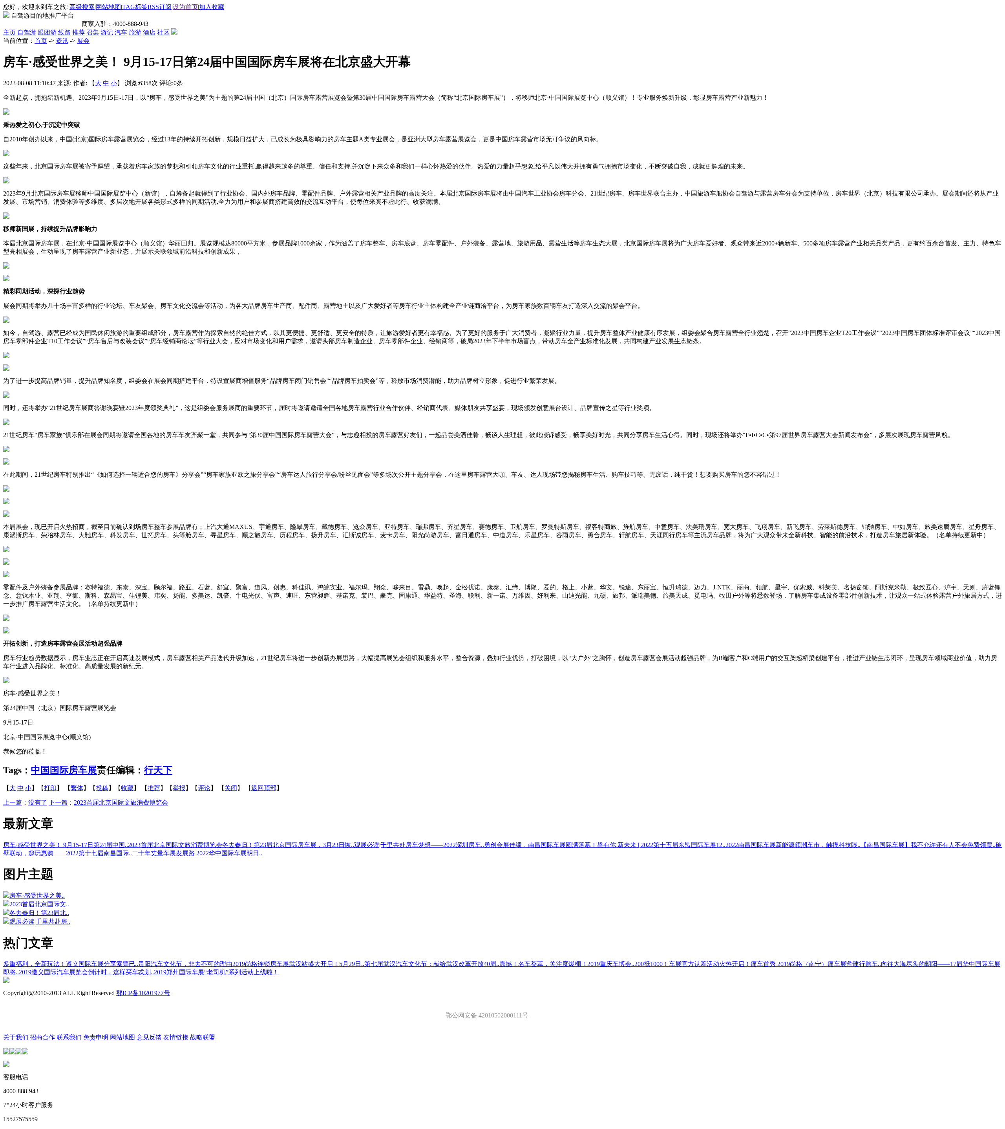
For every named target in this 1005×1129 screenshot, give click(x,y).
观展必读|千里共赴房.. (39, 921)
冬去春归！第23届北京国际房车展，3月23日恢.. (288, 845)
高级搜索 (82, 7)
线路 (64, 32)
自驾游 (26, 32)
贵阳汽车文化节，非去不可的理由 (185, 964)
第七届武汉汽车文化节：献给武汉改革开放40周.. (431, 964)
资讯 (62, 40)
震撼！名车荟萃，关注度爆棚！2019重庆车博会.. (566, 964)
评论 (204, 788)
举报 (179, 788)
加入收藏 (211, 7)
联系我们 (69, 1037)
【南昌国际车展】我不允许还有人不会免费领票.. (928, 845)
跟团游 (47, 32)
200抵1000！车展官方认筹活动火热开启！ (692, 964)
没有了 (37, 802)
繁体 (77, 788)
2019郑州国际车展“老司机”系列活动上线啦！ (216, 972)
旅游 (135, 32)
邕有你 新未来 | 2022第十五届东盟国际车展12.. (661, 845)
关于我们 (15, 1037)
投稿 (102, 788)
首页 (41, 40)
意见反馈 (149, 1037)
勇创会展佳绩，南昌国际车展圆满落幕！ (540, 845)
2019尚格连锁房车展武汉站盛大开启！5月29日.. (298, 964)
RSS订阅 (160, 7)
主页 (9, 32)
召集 (92, 32)
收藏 (127, 788)
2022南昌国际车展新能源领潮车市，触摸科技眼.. (793, 845)
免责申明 (95, 1037)
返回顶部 (263, 788)
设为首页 (185, 7)
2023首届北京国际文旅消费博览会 (121, 802)
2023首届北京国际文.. (39, 904)
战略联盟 (202, 1037)
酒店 (149, 32)
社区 (163, 32)
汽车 (121, 32)
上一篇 (12, 802)
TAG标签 (135, 7)
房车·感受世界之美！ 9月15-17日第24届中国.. (65, 845)
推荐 (78, 32)
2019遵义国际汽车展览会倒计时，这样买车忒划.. (86, 972)
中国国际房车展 (64, 770)
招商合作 (42, 1037)
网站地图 (108, 7)
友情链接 (175, 1037)
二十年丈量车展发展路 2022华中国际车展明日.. (197, 853)
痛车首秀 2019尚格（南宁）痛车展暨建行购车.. (816, 964)
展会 (83, 40)
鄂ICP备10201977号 (143, 993)
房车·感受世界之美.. (37, 895)
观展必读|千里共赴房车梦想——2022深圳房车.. (419, 845)
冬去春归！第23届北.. (39, 912)
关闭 (231, 788)
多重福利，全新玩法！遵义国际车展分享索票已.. (70, 964)
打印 (50, 788)
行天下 (158, 770)
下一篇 (58, 802)
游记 (106, 32)
